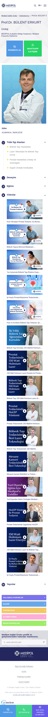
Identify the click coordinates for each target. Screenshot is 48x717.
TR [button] (39, 5)
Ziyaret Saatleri (24, 682)
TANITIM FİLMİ (8, 610)
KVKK (24, 671)
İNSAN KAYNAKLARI (11, 623)
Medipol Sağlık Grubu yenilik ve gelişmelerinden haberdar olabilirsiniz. (20, 636)
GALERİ (6, 604)
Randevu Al (14, 50)
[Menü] (45, 5)
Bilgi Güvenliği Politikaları (24, 666)
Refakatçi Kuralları (24, 677)
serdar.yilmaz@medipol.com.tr (24, 695)
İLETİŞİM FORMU (10, 617)
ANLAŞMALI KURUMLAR (13, 597)
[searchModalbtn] (34, 5)
